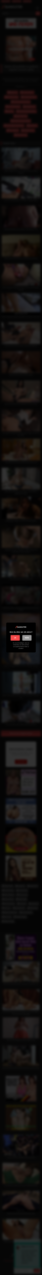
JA (15, 638)
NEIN (27, 638)
